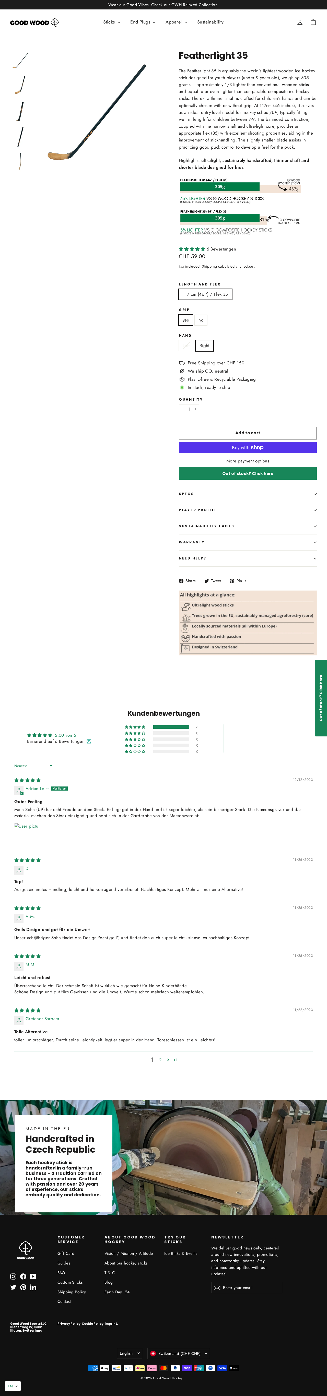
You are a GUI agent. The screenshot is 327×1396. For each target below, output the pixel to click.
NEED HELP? (192, 558)
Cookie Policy (92, 1324)
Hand (185, 336)
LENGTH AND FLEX (200, 284)
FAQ (61, 1273)
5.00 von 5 (65, 735)
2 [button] (160, 1060)
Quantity (191, 400)
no (200, 320)
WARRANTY (192, 542)
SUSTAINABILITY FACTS (206, 526)
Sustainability (210, 22)
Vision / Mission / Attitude (128, 1253)
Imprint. (111, 1324)
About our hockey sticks (126, 1263)
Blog (108, 1282)
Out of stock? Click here (247, 473)
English (126, 1353)
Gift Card (66, 1253)
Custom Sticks (70, 1282)
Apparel (174, 22)
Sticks (109, 22)
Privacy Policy (68, 1324)
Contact (64, 1301)
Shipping (209, 266)
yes (186, 320)
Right (204, 345)
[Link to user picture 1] (26, 835)
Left (186, 345)
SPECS (186, 494)
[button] (193, 249)
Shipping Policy (71, 1292)
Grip (184, 310)
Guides (63, 1263)
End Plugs (140, 22)
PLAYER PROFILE (198, 510)
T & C (109, 1273)
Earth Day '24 (117, 1292)
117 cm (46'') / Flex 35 (205, 294)
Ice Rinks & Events (180, 1253)
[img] (27, 780)
